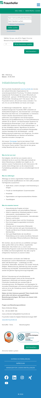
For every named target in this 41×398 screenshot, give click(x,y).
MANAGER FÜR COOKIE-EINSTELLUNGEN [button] (20, 368)
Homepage (13, 141)
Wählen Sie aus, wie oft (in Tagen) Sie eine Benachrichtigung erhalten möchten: (18, 39)
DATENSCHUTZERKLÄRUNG (20, 359)
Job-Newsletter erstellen (24, 44)
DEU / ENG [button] (19, 11)
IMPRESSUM (20, 363)
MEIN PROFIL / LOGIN (32, 11)
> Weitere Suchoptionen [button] (16, 24)
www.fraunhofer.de (27, 89)
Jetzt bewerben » (31, 51)
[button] (34, 5)
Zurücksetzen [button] (11, 31)
